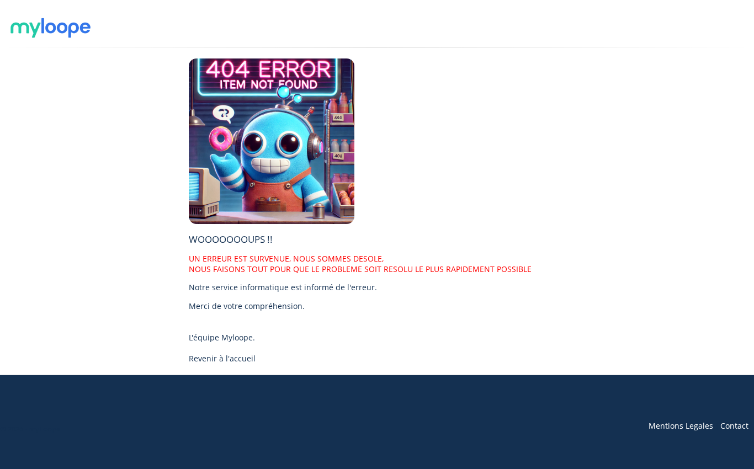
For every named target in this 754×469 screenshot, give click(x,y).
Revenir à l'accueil (222, 358)
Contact (734, 425)
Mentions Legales (681, 425)
